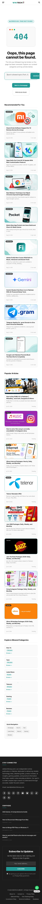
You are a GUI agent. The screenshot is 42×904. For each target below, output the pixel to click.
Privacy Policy (18, 876)
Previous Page (21, 92)
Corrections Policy (11, 899)
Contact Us (21, 894)
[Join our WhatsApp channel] (37, 888)
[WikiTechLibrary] (21, 2)
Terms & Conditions (24, 899)
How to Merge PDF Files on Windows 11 (15, 827)
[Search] (39, 2)
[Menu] (3, 2)
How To (18, 727)
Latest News (11, 731)
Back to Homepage (21, 85)
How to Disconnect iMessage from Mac (15, 819)
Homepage (10, 727)
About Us (12, 894)
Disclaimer (36, 899)
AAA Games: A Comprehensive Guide (14, 812)
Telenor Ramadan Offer (14, 494)
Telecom (19, 731)
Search (36, 76)
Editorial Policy (15, 896)
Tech (24, 727)
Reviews (10, 735)
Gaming (26, 731)
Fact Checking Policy (28, 896)
